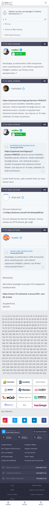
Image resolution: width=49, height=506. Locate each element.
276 (22, 373)
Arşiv (12, 485)
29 (19, 319)
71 (41, 325)
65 (25, 325)
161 (10, 346)
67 (30, 325)
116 (36, 334)
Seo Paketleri (6, 411)
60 (11, 325)
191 (24, 352)
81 (21, 328)
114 (29, 334)
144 (42, 340)
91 (3, 331)
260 (7, 370)
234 (45, 361)
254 (30, 367)
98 (22, 331)
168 (35, 346)
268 (37, 370)
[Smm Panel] (24, 382)
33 (30, 319)
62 (17, 325)
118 (42, 334)
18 (36, 316)
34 (32, 319)
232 (37, 361)
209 (45, 355)
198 (3, 355)
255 (34, 367)
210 (3, 358)
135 (10, 340)
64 (22, 325)
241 (26, 364)
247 (3, 367)
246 (45, 364)
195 (38, 352)
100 (27, 331)
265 (26, 370)
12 (21, 316)
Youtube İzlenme (29, 452)
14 (26, 316)
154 (31, 343)
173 (7, 349)
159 (3, 346)
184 (44, 349)
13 (24, 316)
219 (34, 358)
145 (45, 340)
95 (14, 331)
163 (17, 346)
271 (4, 373)
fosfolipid (16, 88)
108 (10, 334)
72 (43, 325)
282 (44, 373)
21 (44, 316)
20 (41, 316)
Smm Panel (40, 382)
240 (22, 364)
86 (35, 328)
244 (37, 364)
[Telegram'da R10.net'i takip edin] (24, 420)
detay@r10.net (41, 478)
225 (11, 361)
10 (17, 316)
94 (11, 331)
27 (14, 319)
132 (45, 337)
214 (17, 358)
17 (34, 316)
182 (37, 349)
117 (39, 334)
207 (37, 355)
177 (20, 349)
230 (30, 361)
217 (27, 358)
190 (21, 352)
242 (30, 364)
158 (45, 343)
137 (17, 340)
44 (14, 322)
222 (45, 358)
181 (34, 349)
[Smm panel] (40, 397)
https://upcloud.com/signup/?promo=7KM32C (24, 100)
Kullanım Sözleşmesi (36, 494)
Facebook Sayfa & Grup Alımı (33, 460)
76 (8, 328)
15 (29, 316)
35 (35, 319)
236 (7, 364)
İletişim (12, 499)
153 (27, 343)
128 (31, 337)
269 (41, 370)
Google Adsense (6, 444)
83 (27, 328)
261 (11, 370)
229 (26, 361)
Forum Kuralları (12, 494)
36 (38, 319)
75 (6, 328)
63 (19, 325)
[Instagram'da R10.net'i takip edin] (5, 420)
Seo (24, 405)
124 (17, 337)
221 (42, 358)
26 (11, 319)
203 (22, 355)
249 (11, 367)
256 (37, 367)
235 (3, 364)
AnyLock (15, 197)
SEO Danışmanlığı (6, 456)
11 (19, 316)
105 (45, 331)
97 (19, 331)
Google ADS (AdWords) (8, 460)
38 (43, 319)
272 (8, 373)
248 (7, 367)
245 (41, 364)
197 (45, 352)
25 (8, 319)
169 (38, 346)
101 (31, 331)
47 (22, 322)
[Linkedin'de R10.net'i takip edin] (34, 420)
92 (6, 331)
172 (4, 349)
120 (3, 337)
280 (37, 373)
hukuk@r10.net (41, 473)
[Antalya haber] (8, 382)
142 (34, 340)
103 (38, 331)
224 (7, 361)
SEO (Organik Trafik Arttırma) (10, 448)
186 (7, 352)
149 (14, 343)
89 (43, 328)
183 (41, 349)
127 (28, 337)
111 (20, 334)
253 (26, 367)
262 (15, 370)
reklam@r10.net (41, 467)
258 (45, 367)
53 (38, 322)
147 (7, 343)
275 (18, 373)
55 (43, 322)
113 (26, 334)
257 (41, 367)
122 (10, 337)
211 (6, 358)
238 (15, 364)
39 (46, 319)
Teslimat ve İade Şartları (37, 490)
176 (17, 349)
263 (18, 370)
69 (35, 325)
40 (3, 322)
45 (16, 322)
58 (6, 325)
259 (3, 370)
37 (41, 319)
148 (10, 343)
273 (11, 373)
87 (37, 328)
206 (33, 355)
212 (10, 358)
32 (27, 319)
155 (34, 343)
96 (17, 331)
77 (11, 328)
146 (3, 343)
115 (33, 334)
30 (22, 319)
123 (14, 337)
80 (19, 328)
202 (18, 355)
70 (38, 325)
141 (31, 340)
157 (42, 343)
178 (24, 349)
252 (22, 367)
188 (14, 352)
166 (28, 346)
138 (21, 340)
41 (6, 322)
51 (32, 322)
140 (28, 340)
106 (3, 334)
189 (17, 352)
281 (40, 373)
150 (17, 343)
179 (27, 349)
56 (46, 322)
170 (42, 346)
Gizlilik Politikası (37, 485)
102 (34, 331)
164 (21, 346)
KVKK (12, 490)
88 (40, 328)
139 (24, 340)
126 (24, 337)
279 (33, 373)
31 (24, 319)
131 (42, 337)
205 (30, 355)
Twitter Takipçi (29, 456)
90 (46, 328)
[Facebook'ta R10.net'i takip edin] (44, 420)
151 (21, 343)
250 (15, 367)
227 (19, 361)
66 (27, 325)
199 (7, 355)
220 (38, 358)
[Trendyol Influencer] (8, 397)
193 (31, 352)
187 (10, 352)
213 (13, 358)
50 (30, 322)
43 (11, 322)
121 (7, 337)
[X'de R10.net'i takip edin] (14, 420)
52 (35, 322)
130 (38, 337)
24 (6, 319)
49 (27, 322)
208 (41, 355)
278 (29, 373)
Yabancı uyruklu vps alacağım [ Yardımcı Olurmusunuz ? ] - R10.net (8, 3)
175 (14, 349)
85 (32, 328)
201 (14, 355)
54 (40, 322)
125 (21, 337)
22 (46, 316)
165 (24, 346)
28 (16, 319)
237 (11, 364)
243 (34, 364)
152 (24, 343)
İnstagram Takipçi (30, 444)
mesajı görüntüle (16, 147)
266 (30, 370)
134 (7, 340)
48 (24, 322)
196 (42, 352)
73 (46, 325)
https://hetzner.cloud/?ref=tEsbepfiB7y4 (24, 212)
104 (41, 331)
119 (46, 334)
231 (34, 361)
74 (3, 328)
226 (15, 361)
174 (10, 349)
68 (33, 325)
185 (3, 352)
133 (3, 340)
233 (41, 361)
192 (27, 352)
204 (26, 355)
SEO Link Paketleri (7, 452)
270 (45, 370)
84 (29, 328)
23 (3, 319)
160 (7, 346)
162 (14, 346)
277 (26, 373)
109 (13, 334)
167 (31, 346)
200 (11, 355)
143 (38, 340)
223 (3, 361)
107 (6, 334)
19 (38, 316)
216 (24, 358)
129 (35, 337)
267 (34, 370)
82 (24, 328)
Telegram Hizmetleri (30, 448)
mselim (15, 237)
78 (14, 328)
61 (14, 325)
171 (45, 346)
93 (8, 331)
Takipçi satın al (24, 397)
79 (16, 328)
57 (3, 325)
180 (31, 349)
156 (38, 343)
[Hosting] (8, 390)
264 (22, 370)
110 (17, 334)
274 (15, 373)
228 (22, 361)
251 (18, 367)
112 (23, 334)
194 (34, 352)
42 (8, 322)
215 (20, 358)
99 (25, 331)
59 (9, 325)
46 (19, 322)
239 (19, 364)
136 (14, 340)
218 (31, 358)
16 (31, 316)
